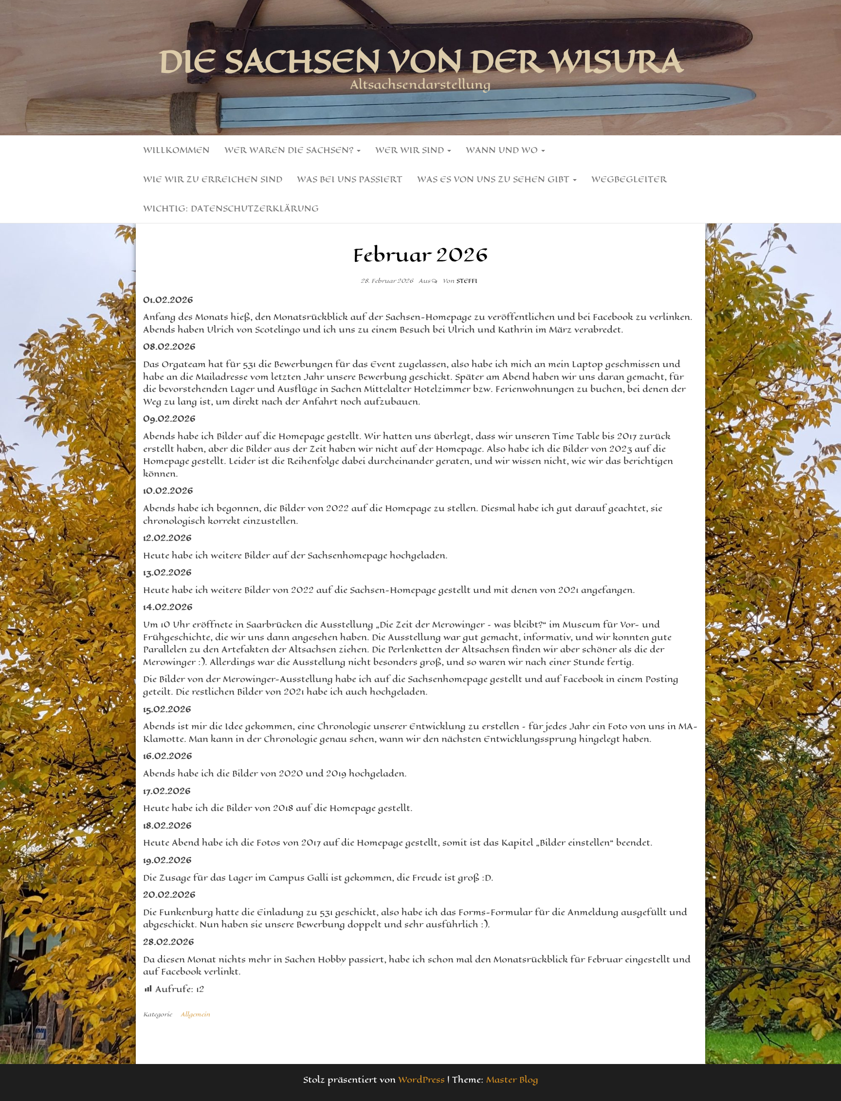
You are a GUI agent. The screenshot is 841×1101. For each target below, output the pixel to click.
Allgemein (195, 1014)
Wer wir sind (410, 150)
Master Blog (512, 1079)
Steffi (467, 280)
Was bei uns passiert (349, 179)
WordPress (421, 1079)
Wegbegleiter (629, 179)
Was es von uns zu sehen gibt (494, 179)
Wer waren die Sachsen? (290, 150)
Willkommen (176, 150)
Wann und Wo (503, 150)
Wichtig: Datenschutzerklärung (231, 208)
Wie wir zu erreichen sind (212, 179)
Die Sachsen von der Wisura (421, 61)
